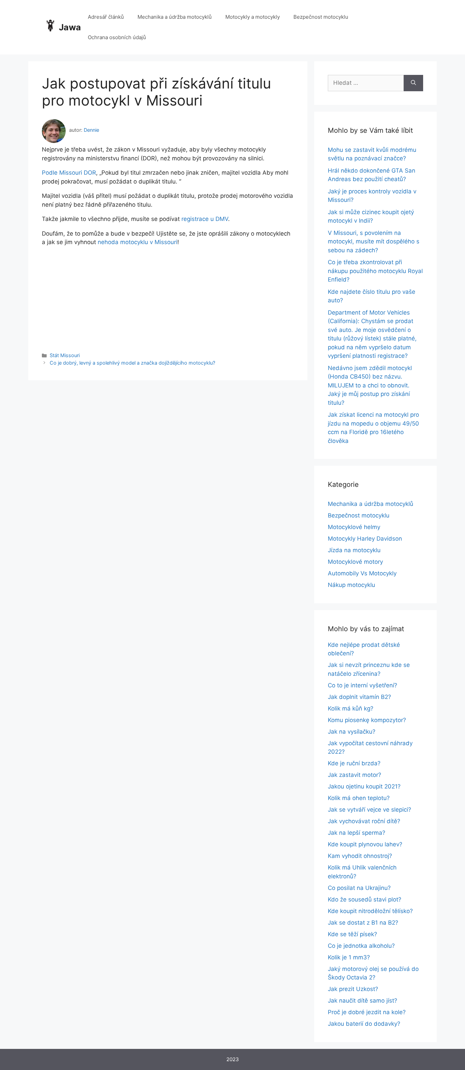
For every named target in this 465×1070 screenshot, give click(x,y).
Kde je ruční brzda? (354, 763)
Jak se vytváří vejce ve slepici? (369, 809)
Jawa (70, 27)
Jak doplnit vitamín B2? (359, 696)
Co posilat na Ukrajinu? (359, 887)
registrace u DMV (204, 218)
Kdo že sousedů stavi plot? (364, 899)
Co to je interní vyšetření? (362, 685)
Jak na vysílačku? (351, 731)
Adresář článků (106, 17)
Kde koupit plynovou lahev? (365, 844)
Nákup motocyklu (351, 584)
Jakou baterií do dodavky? (364, 1023)
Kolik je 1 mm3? (349, 957)
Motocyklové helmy (354, 527)
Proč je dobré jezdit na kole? (367, 1012)
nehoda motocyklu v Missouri (137, 242)
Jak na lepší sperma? (356, 832)
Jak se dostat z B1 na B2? (363, 922)
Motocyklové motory (355, 561)
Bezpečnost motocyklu (320, 17)
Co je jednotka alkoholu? (361, 945)
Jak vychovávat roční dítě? (364, 821)
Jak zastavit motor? (354, 774)
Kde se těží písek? (352, 934)
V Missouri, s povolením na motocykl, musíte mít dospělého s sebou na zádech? (373, 241)
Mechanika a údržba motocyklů (175, 17)
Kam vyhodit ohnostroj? (360, 855)
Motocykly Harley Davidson (365, 538)
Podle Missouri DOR (69, 172)
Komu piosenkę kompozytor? (367, 720)
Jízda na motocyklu (354, 550)
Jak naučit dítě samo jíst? (362, 1000)
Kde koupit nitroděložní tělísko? (370, 911)
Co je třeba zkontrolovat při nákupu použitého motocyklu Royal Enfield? (375, 271)
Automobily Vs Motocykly (362, 573)
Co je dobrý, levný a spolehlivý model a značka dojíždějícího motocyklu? (132, 363)
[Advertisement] (168, 294)
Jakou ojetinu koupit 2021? (364, 786)
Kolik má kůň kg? (350, 708)
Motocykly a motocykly (252, 17)
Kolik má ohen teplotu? (359, 798)
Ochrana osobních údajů (117, 37)
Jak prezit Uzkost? (353, 989)
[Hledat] (413, 83)
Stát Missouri (65, 355)
